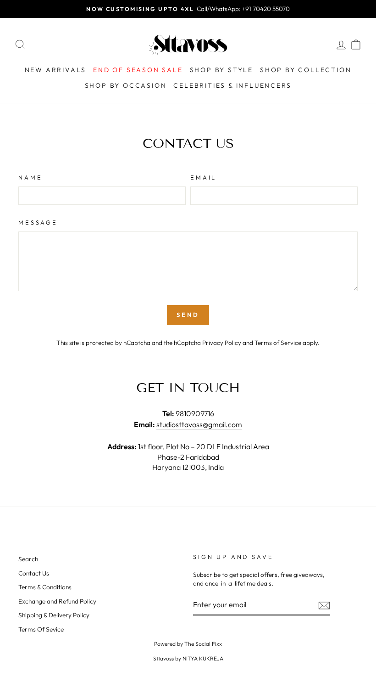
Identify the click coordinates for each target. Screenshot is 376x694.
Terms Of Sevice (41, 629)
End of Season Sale (137, 70)
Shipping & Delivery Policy (53, 615)
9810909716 (195, 413)
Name (30, 177)
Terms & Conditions (45, 587)
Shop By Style (221, 70)
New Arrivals (56, 70)
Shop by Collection (305, 70)
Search (28, 559)
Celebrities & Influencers (232, 85)
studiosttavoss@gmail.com (199, 424)
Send (188, 314)
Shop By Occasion (126, 85)
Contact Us (33, 573)
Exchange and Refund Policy (57, 601)
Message (38, 222)
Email (203, 177)
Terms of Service (277, 343)
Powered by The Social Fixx (188, 643)
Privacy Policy (221, 343)
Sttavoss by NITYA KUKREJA (188, 658)
